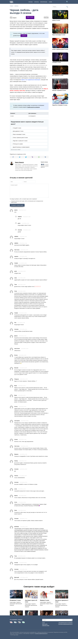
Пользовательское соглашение (65, 622)
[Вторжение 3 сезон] (16, 597)
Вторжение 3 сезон (15, 600)
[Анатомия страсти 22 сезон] (31, 597)
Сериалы (36, 1)
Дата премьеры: (32, 113)
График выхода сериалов (33, 107)
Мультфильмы (43, 1)
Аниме (50, 1)
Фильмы (30, 1)
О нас (43, 622)
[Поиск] (67, 6)
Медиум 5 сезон (44, 600)
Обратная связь (45, 625)
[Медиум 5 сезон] (46, 597)
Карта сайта (44, 624)
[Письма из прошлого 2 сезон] (61, 597)
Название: (12, 113)
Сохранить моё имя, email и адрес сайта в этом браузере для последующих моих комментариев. (27, 202)
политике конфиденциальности (41, 633)
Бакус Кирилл (19, 162)
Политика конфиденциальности (65, 624)
